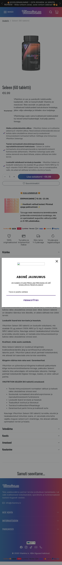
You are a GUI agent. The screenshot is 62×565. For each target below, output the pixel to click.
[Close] (56, 261)
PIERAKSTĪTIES (31, 300)
